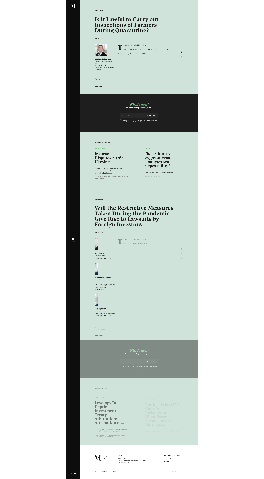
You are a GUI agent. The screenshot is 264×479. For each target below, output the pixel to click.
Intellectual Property (9, 231)
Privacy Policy (139, 122)
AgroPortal (130, 54)
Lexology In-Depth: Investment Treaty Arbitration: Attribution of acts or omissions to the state (111, 410)
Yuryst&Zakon (137, 243)
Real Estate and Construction (11, 235)
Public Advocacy (7, 240)
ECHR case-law (6, 251)
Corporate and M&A (8, 229)
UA (72, 473)
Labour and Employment (9, 237)
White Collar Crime (8, 233)
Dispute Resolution (8, 242)
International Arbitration (9, 248)
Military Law (6, 226)
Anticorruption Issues (9, 224)
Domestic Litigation (8, 245)
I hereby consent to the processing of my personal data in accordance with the (140, 121)
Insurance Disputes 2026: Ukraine (109, 158)
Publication (99, 11)
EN (75, 473)
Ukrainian (146, 45)
